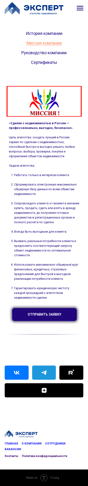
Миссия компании (44, 43)
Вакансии (13, 449)
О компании (32, 443)
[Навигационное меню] (80, 8)
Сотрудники (55, 443)
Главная (11, 443)
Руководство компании (44, 52)
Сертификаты (44, 62)
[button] (44, 314)
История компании (44, 33)
